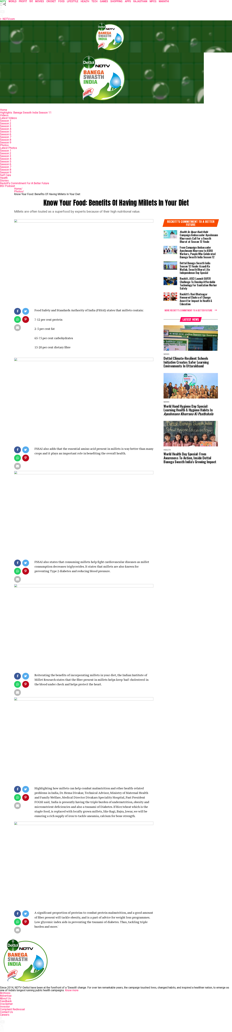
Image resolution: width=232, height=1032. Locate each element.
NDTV (3, 1)
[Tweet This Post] (26, 312)
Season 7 (5, 137)
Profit (23, 1)
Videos (4, 115)
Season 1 (5, 120)
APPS (128, 1)
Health (4, 177)
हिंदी (31, 1)
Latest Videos (8, 118)
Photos (4, 145)
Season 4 (5, 129)
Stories (4, 180)
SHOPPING (116, 1)
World (12, 1)
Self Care (5, 175)
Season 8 (5, 139)
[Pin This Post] (26, 320)
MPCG (153, 1)
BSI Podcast (7, 186)
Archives (5, 993)
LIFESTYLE (72, 1)
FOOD (61, 1)
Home (3, 109)
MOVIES (39, 1)
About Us (5, 998)
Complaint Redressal (12, 1009)
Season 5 (5, 131)
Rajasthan (140, 1)
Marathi (164, 1)
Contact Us (6, 1012)
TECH (94, 1)
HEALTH (85, 1)
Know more (71, 990)
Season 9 (5, 142)
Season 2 (5, 123)
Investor (5, 1006)
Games (104, 1)
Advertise (6, 995)
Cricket (51, 1)
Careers (4, 1014)
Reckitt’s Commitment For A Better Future (24, 183)
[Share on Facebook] (17, 312)
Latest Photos (8, 148)
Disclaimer (6, 1003)
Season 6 (5, 134)
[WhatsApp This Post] (17, 320)
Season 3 (5, 126)
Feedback (6, 1001)
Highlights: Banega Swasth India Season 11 (25, 112)
